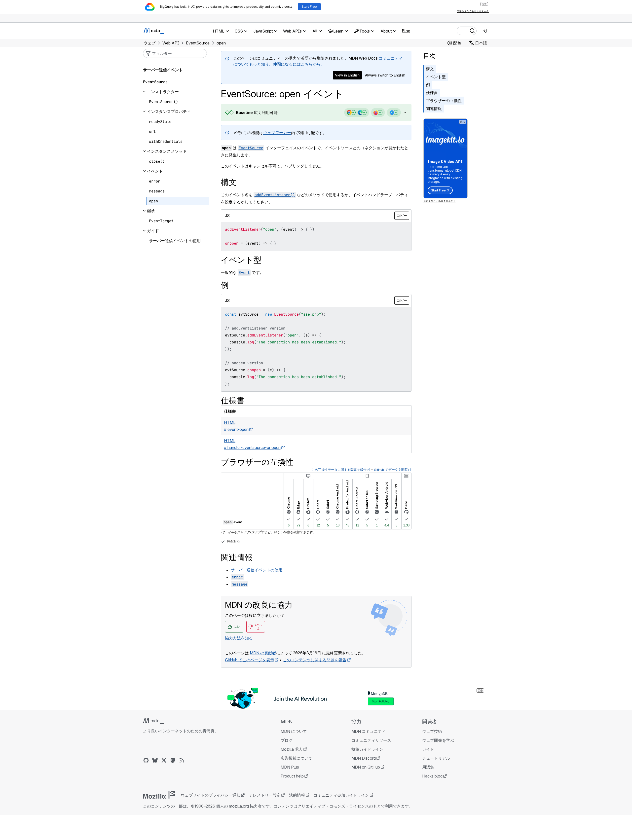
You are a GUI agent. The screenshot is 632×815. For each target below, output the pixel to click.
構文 (430, 68)
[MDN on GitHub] (146, 760)
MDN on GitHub (365, 767)
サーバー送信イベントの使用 (256, 569)
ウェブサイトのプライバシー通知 (210, 795)
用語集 (428, 767)
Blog (406, 30)
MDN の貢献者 (263, 652)
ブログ (287, 740)
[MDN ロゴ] (153, 721)
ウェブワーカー (277, 132)
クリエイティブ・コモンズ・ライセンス (333, 806)
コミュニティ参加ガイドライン (341, 795)
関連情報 (434, 108)
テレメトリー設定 (265, 795)
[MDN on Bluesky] (155, 760)
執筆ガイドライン (367, 749)
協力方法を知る (239, 637)
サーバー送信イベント (163, 69)
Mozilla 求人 (292, 749)
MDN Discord (363, 758)
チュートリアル (436, 758)
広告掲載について (296, 758)
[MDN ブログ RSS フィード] (182, 760)
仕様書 (432, 92)
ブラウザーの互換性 (444, 100)
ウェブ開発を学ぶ (438, 740)
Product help (292, 776)
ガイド (428, 749)
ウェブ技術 (432, 731)
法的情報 (297, 795)
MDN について (294, 731)
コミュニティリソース (371, 740)
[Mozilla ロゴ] (159, 795)
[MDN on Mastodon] (173, 760)
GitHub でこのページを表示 (249, 659)
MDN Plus (290, 767)
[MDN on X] (164, 760)
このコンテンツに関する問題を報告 (314, 659)
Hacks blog (432, 776)
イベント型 (436, 76)
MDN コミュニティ (368, 731)
